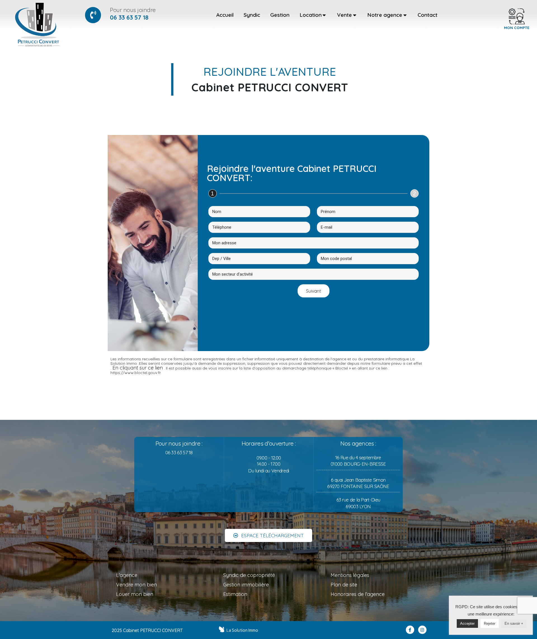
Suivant (313, 291)
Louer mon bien (134, 594)
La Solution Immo (242, 630)
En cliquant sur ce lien (137, 368)
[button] (268, 535)
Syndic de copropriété (249, 575)
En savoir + (514, 623)
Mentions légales (350, 575)
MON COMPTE (516, 27)
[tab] (225, 15)
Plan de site (344, 584)
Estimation (235, 594)
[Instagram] (422, 630)
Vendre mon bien (136, 584)
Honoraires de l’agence (358, 594)
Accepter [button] (467, 623)
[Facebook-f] (410, 630)
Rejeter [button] (489, 623)
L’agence (126, 575)
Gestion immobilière (246, 584)
